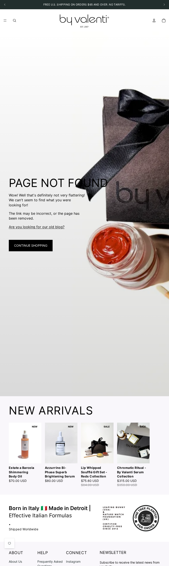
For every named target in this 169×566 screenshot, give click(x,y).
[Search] (14, 20)
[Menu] (5, 20)
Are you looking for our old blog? (36, 227)
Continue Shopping (30, 245)
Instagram (73, 561)
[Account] (154, 20)
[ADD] (71, 457)
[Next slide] (155, 455)
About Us (15, 561)
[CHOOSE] (35, 457)
